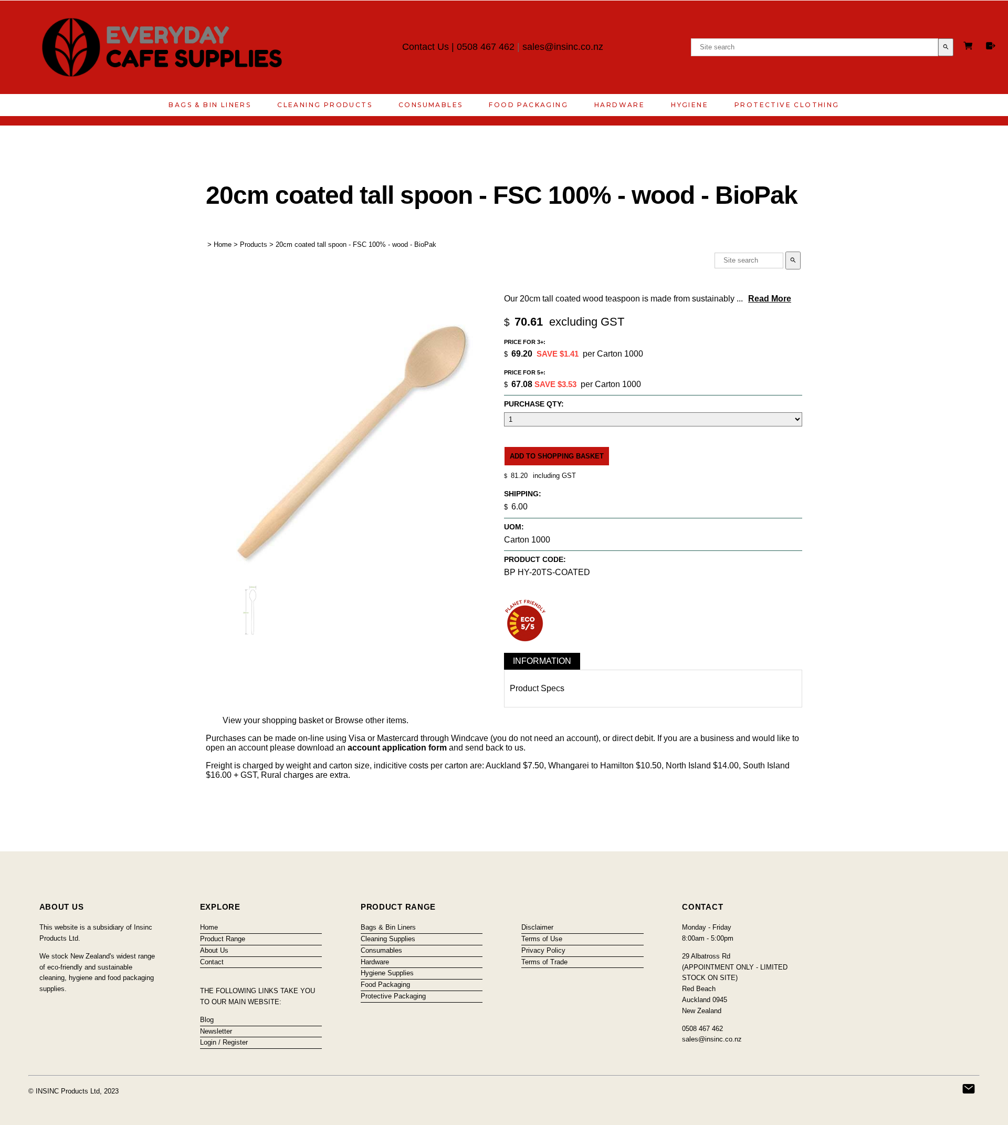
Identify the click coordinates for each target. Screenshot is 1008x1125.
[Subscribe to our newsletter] (969, 1088)
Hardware (619, 105)
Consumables (430, 105)
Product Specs (537, 688)
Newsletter (216, 1031)
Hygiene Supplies (387, 973)
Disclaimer (537, 927)
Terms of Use (541, 939)
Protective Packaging (393, 996)
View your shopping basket (273, 720)
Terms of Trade (544, 962)
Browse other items (370, 720)
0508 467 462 (485, 46)
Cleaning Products (324, 105)
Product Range (222, 939)
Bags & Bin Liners (210, 105)
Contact (212, 962)
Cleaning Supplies (388, 939)
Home (223, 244)
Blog (207, 1020)
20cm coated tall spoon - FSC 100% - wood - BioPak (356, 244)
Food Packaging (528, 105)
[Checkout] (990, 45)
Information (542, 661)
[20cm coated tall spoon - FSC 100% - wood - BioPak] (349, 577)
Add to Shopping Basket (557, 456)
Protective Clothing (786, 105)
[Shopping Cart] (969, 47)
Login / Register (224, 1042)
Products (253, 244)
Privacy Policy (543, 950)
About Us (214, 950)
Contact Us (425, 46)
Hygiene (689, 105)
